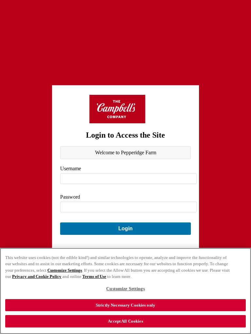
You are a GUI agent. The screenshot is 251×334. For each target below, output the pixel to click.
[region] (125, 291)
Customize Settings (64, 270)
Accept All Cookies (125, 321)
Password (70, 197)
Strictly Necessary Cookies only (125, 305)
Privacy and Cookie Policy (36, 276)
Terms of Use (94, 276)
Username (70, 168)
